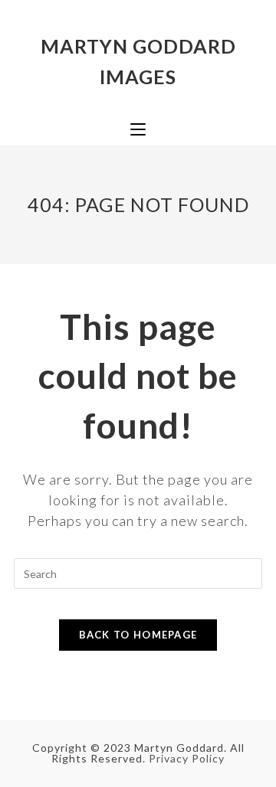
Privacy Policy (187, 758)
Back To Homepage (138, 635)
